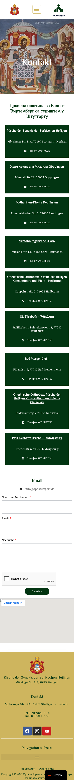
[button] (37, 9)
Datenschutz (46, 768)
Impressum (28, 768)
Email (5, 518)
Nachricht (8, 540)
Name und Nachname (15, 497)
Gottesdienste (58, 15)
